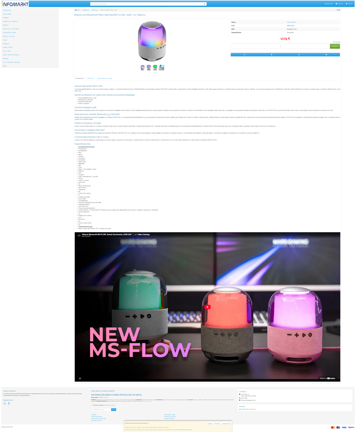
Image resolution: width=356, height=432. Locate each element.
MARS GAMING (291, 22)
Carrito (349, 4)
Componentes (7, 14)
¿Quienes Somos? (96, 420)
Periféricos (6, 43)
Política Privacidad (96, 416)
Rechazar (217, 423)
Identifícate (329, 4)
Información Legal (169, 414)
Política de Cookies (186, 429)
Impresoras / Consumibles (11, 29)
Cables (5, 40)
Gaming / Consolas (9, 36)
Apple (4, 66)
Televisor (5, 25)
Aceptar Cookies (226, 423)
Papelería (5, 58)
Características (79, 78)
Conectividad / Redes (9, 32)
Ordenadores (7, 10)
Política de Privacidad (147, 401)
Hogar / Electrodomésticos (11, 55)
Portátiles (5, 17)
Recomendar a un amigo (104, 78)
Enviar (113, 409)
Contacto (340, 4)
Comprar (334, 46)
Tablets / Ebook (8, 47)
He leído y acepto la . (104, 405)
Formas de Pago (169, 418)
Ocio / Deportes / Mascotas (11, 62)
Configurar (209, 423)
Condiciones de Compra (98, 418)
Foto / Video (7, 51)
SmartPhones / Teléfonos (10, 21)
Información (90, 78)
